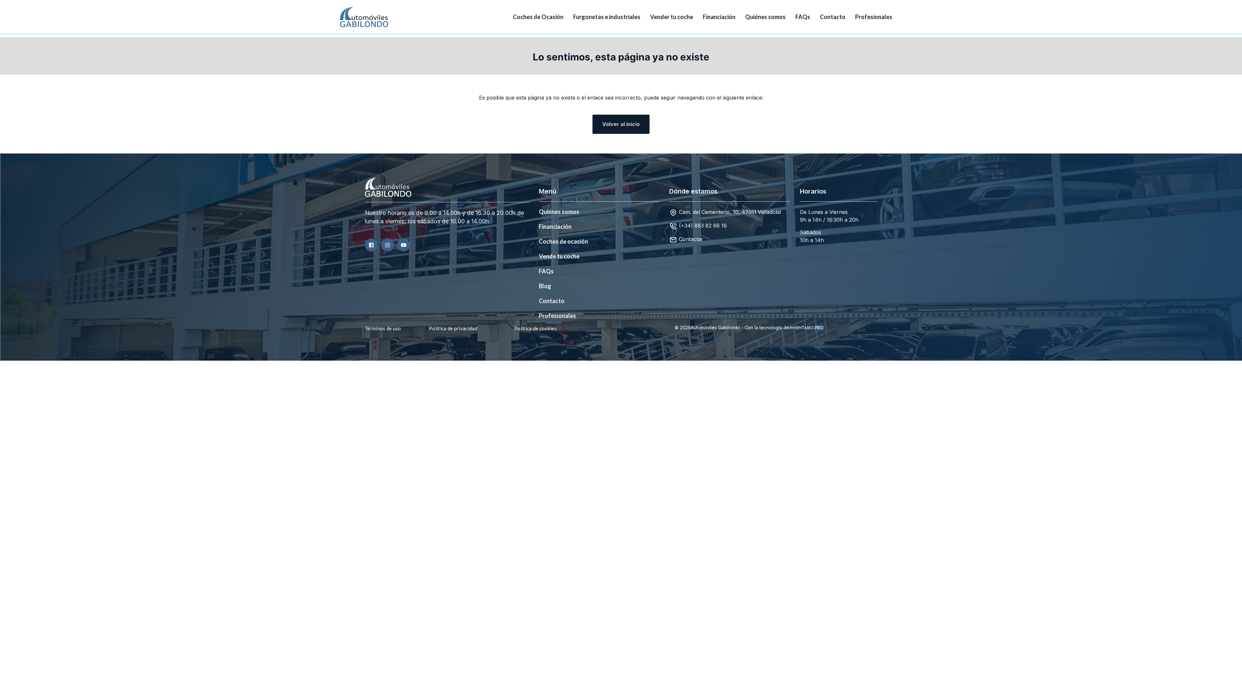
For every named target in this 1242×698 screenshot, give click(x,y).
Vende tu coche (559, 256)
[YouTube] (403, 244)
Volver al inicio (621, 124)
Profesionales (873, 16)
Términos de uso (383, 328)
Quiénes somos (765, 16)
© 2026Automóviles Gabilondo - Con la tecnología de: (732, 327)
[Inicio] (359, 16)
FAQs (802, 16)
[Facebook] (371, 244)
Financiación (719, 16)
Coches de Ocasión (538, 16)
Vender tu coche (671, 16)
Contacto (832, 16)
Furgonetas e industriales (606, 16)
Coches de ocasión (563, 241)
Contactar (691, 239)
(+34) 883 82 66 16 (703, 225)
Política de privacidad (453, 328)
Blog (545, 286)
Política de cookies (535, 328)
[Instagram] (387, 244)
